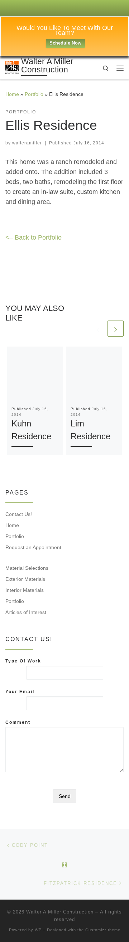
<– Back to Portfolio (33, 237)
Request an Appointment (33, 547)
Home (12, 94)
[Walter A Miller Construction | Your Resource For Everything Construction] (12, 67)
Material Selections (26, 568)
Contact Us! (18, 514)
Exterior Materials (25, 579)
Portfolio (34, 94)
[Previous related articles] (98, 329)
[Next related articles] (116, 329)
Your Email (19, 691)
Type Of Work (23, 661)
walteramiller (27, 142)
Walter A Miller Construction (60, 912)
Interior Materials (24, 590)
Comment (17, 722)
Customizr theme (102, 930)
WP (38, 930)
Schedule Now (65, 43)
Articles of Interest (25, 612)
